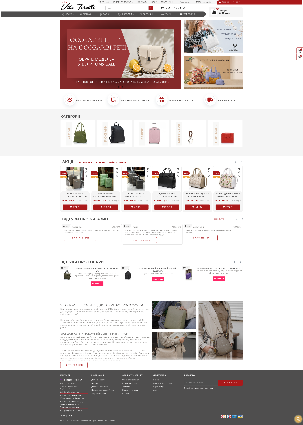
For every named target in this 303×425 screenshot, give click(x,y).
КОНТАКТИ (142, 2)
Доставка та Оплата (99, 387)
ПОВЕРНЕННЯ (167, 2)
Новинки (100, 162)
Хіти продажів (84, 162)
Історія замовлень (129, 383)
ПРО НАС (104, 2)
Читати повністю (80, 238)
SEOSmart (110, 421)
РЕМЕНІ (168, 14)
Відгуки (125, 394)
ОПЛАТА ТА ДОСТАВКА (123, 2)
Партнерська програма (163, 383)
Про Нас (95, 383)
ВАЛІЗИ (106, 14)
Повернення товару (130, 390)
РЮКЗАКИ (87, 14)
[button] (118, 87)
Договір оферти (98, 380)
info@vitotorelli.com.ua (69, 392)
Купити (76, 207)
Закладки (126, 387)
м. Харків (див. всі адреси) (71, 410)
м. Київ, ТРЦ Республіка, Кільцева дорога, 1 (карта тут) (72, 396)
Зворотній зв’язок (98, 394)
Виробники (158, 380)
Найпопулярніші (117, 162)
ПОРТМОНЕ (148, 14)
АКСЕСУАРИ (126, 14)
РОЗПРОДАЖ (188, 14)
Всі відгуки (219, 219)
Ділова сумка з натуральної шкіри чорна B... (136, 197)
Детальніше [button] (61, 283)
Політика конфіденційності (102, 390)
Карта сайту (158, 387)
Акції (67, 162)
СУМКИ (68, 14)
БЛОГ (153, 2)
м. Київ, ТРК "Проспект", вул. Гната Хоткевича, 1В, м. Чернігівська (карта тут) (72, 404)
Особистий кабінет (229, 2)
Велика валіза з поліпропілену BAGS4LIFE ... (75, 197)
